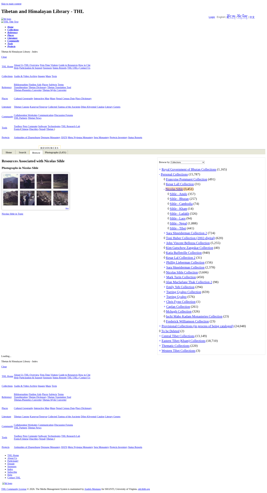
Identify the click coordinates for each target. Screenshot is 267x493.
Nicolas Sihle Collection (182, 272)
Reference (7, 87)
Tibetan (50, 129)
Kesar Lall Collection (180, 184)
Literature (6, 107)
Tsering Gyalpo (176, 297)
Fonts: (17, 129)
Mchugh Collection (179, 311)
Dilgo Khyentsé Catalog (92, 107)
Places (45, 84)
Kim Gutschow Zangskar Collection (189, 248)
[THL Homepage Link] (6, 19)
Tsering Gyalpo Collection (183, 292)
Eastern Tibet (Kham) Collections (184, 341)
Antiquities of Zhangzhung (27, 137)
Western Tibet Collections (178, 351)
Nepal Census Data (65, 98)
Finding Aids (35, 84)
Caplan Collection (178, 306)
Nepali (42, 129)
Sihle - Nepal (178, 223)
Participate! (12, 461)
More (67, 208)
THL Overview (31, 65)
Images (41, 76)
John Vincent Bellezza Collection (188, 243)
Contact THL (14, 477)
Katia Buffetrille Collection (184, 253)
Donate (11, 463)
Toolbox (18, 126)
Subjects (53, 84)
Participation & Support (30, 68)
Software (42, 126)
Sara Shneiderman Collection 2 (186, 233)
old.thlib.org (144, 489)
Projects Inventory (118, 137)
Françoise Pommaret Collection (186, 179)
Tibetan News (34, 118)
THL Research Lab (70, 126)
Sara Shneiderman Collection (185, 267)
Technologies (54, 126)
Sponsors (47, 68)
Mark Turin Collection (181, 277)
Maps (48, 76)
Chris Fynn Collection (181, 302)
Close (4, 57)
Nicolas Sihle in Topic (12, 213)
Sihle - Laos (178, 218)
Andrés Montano (92, 489)
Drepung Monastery (50, 137)
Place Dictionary (83, 98)
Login (212, 17)
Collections (7, 76)
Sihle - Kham (178, 208)
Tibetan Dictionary (37, 87)
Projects (5, 137)
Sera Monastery (101, 137)
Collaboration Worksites (25, 115)
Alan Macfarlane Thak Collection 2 (189, 282)
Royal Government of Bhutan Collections (189, 169)
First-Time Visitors (49, 65)
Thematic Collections (176, 346)
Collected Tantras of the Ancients (64, 107)
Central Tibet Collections (178, 336)
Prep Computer (30, 126)
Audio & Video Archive (25, 76)
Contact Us (84, 68)
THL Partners (20, 118)
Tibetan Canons (21, 107)
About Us (18, 65)
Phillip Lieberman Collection (185, 262)
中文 (252, 17)
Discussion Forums (63, 115)
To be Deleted (170, 331)
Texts (54, 76)
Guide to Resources (68, 65)
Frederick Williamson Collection (187, 321)
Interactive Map (41, 98)
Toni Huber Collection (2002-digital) (190, 238)
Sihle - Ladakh (179, 213)
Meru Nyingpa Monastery (80, 137)
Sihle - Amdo (178, 194)
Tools (4, 127)
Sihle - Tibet (178, 228)
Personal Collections (174, 174)
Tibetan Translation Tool (59, 87)
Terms (61, 84)
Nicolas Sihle (174, 189)
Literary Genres (112, 107)
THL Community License (13, 489)
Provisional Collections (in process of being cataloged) (198, 326)
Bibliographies (21, 84)
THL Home (7, 66)
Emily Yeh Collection (180, 287)
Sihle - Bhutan (179, 199)
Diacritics (33, 129)
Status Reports (60, 68)
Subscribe (12, 472)
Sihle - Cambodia (181, 204)
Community (7, 116)
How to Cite (84, 65)
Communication (46, 115)
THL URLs (73, 68)
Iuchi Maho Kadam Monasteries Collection (194, 316)
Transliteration (21, 87)
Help (16, 68)
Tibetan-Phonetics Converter (28, 90)
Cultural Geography (23, 98)
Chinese (25, 129)
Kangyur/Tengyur (38, 107)
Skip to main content (11, 3)
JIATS (64, 137)
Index (10, 469)
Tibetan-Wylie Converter (54, 90)
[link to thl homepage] (7, 483)
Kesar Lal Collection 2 (180, 257)
